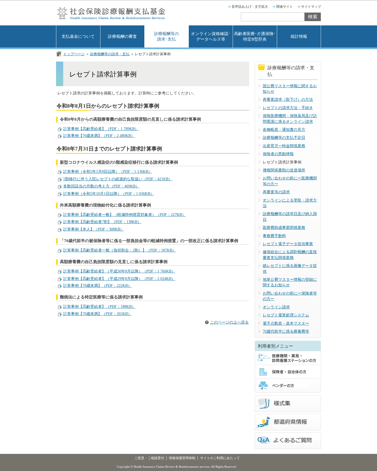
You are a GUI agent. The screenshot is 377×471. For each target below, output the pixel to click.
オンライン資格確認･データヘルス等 (210, 36)
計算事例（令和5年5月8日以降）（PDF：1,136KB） (107, 172)
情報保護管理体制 (182, 458)
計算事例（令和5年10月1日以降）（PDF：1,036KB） (108, 194)
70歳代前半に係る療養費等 (286, 331)
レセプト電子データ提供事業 (288, 244)
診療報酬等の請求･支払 (166, 36)
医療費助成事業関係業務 (284, 228)
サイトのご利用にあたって (220, 458)
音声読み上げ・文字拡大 (250, 7)
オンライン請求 (276, 307)
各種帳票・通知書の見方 (284, 130)
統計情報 (299, 36)
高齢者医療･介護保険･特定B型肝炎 (255, 36)
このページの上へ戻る (229, 322)
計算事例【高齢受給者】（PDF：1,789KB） (101, 129)
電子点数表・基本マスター (286, 323)
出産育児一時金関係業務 (284, 146)
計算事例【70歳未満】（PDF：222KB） (97, 286)
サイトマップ (311, 7)
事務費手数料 (274, 236)
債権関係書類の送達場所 (284, 170)
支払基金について (78, 36)
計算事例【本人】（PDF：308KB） (93, 229)
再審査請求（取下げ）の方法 (288, 99)
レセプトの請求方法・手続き (288, 108)
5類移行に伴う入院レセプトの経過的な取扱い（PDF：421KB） (117, 179)
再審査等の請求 (276, 192)
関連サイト (284, 7)
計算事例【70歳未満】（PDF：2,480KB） (99, 136)
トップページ (74, 54)
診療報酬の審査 (122, 36)
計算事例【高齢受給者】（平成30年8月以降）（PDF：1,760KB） (119, 271)
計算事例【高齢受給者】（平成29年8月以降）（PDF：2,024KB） (119, 279)
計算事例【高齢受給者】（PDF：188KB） (99, 307)
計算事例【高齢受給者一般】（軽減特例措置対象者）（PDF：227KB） (124, 215)
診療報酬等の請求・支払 (109, 54)
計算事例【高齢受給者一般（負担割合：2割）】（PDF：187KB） (119, 250)
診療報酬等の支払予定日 (284, 138)
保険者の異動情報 (278, 154)
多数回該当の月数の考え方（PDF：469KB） (101, 186)
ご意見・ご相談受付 (149, 458)
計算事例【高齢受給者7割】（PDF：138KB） (102, 222)
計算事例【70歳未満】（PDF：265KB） (97, 314)
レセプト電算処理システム (286, 315)
